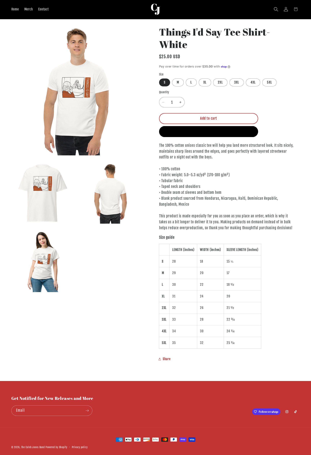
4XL (253, 82)
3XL (236, 82)
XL (205, 82)
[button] (276, 9)
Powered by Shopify (56, 447)
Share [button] (167, 359)
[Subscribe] (87, 410)
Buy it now (209, 131)
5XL (269, 82)
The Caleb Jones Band (33, 447)
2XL (220, 82)
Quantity (164, 92)
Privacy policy (80, 447)
